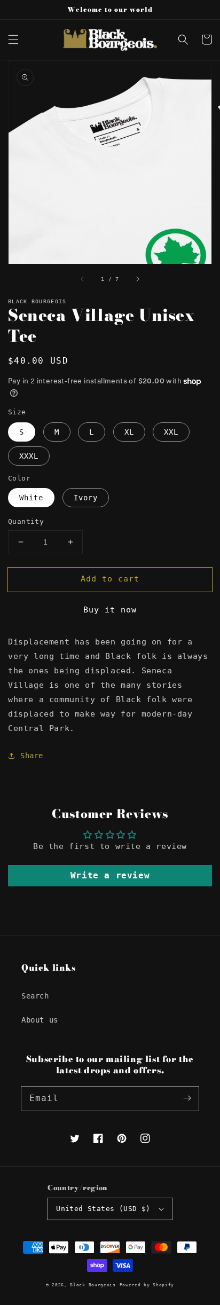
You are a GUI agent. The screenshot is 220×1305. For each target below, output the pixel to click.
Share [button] (31, 755)
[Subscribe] (187, 1098)
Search (35, 996)
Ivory (86, 497)
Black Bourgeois (93, 1284)
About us (39, 1020)
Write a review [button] (110, 875)
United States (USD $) (103, 1209)
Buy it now (110, 610)
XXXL (28, 456)
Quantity (26, 521)
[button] (13, 39)
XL (129, 432)
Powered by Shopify (147, 1284)
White (31, 497)
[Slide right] (137, 278)
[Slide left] (83, 278)
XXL (171, 432)
